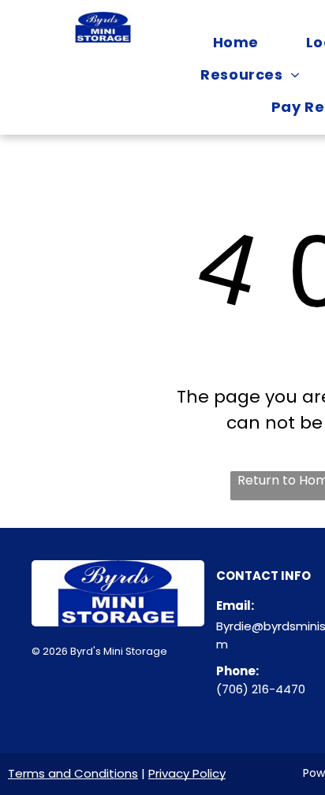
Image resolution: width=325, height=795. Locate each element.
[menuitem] (232, 42)
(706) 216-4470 (260, 689)
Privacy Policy (187, 773)
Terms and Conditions (73, 773)
